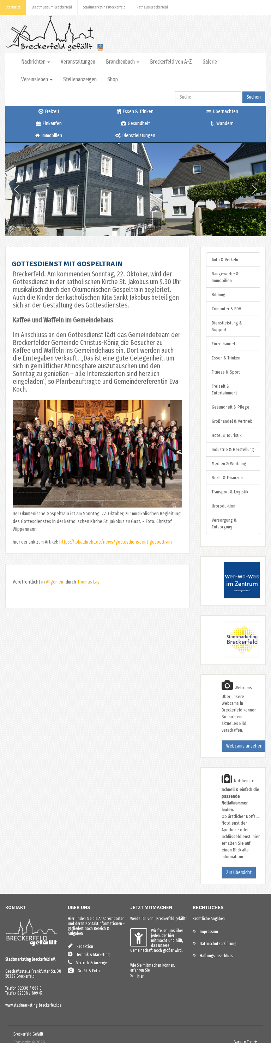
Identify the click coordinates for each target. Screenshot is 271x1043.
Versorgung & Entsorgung (224, 523)
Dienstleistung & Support (227, 326)
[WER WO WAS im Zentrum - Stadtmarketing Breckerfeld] (233, 596)
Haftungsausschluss (215, 955)
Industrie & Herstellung (233, 449)
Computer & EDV (226, 308)
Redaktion (83, 946)
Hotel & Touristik (226, 435)
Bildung (218, 294)
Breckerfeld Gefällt (28, 1034)
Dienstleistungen (138, 136)
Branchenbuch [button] (121, 61)
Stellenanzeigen (80, 79)
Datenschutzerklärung (216, 943)
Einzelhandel (223, 343)
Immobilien (51, 136)
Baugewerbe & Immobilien (225, 277)
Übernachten (225, 112)
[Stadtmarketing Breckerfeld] (233, 655)
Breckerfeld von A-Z (171, 61)
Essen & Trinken (137, 112)
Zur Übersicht (239, 872)
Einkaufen (52, 124)
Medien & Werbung (229, 463)
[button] (16, 189)
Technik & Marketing (91, 954)
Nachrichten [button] (34, 61)
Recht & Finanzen (227, 477)
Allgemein (55, 582)
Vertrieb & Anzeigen (91, 962)
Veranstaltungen (78, 61)
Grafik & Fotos (87, 970)
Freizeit (51, 112)
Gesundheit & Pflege (230, 407)
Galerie (210, 61)
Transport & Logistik (230, 491)
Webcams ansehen (244, 746)
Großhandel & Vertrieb (232, 421)
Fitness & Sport (226, 372)
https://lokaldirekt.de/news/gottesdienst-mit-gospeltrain (115, 542)
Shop (112, 79)
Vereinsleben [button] (35, 79)
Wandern (224, 124)
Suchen (254, 97)
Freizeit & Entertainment (224, 389)
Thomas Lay (88, 582)
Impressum (207, 931)
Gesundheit (138, 124)
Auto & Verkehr (225, 259)
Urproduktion (223, 506)
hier (139, 976)
